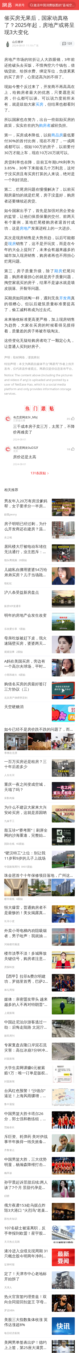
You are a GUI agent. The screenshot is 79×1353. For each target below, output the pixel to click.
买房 (40, 104)
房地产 (25, 228)
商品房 (57, 135)
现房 (12, 243)
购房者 (45, 125)
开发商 (65, 298)
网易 (7, 5)
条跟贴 (38, 473)
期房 (58, 270)
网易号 (20, 5)
